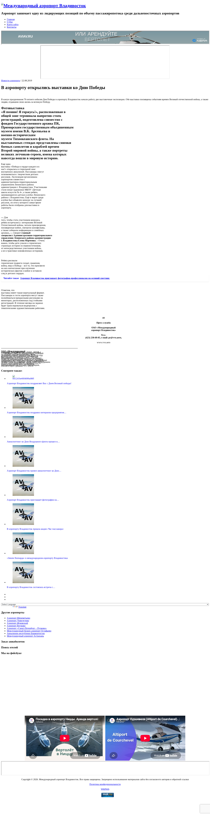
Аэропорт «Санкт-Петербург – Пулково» (27, 628)
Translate (22, 607)
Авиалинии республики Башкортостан (26, 633)
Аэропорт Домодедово (18, 620)
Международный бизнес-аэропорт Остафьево (29, 631)
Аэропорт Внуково (16, 625)
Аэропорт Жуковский (17, 623)
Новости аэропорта (10, 80)
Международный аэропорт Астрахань (25, 636)
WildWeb (105, 789)
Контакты (11, 27)
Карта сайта (12, 24)
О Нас (10, 22)
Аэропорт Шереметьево (18, 618)
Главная (11, 19)
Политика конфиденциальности (105, 784)
